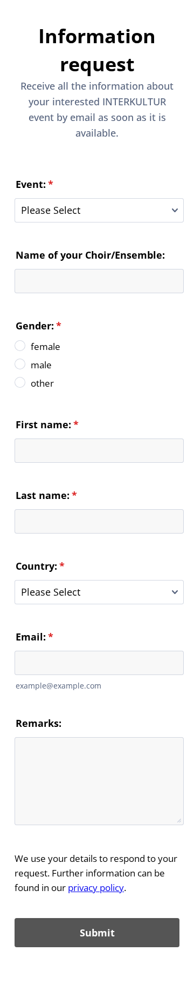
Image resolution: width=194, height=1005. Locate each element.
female (45, 346)
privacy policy (96, 887)
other (42, 383)
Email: (34, 636)
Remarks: (38, 723)
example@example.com (58, 686)
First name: (47, 424)
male (41, 365)
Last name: (46, 495)
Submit (97, 932)
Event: (34, 184)
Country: (40, 565)
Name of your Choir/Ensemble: (90, 254)
